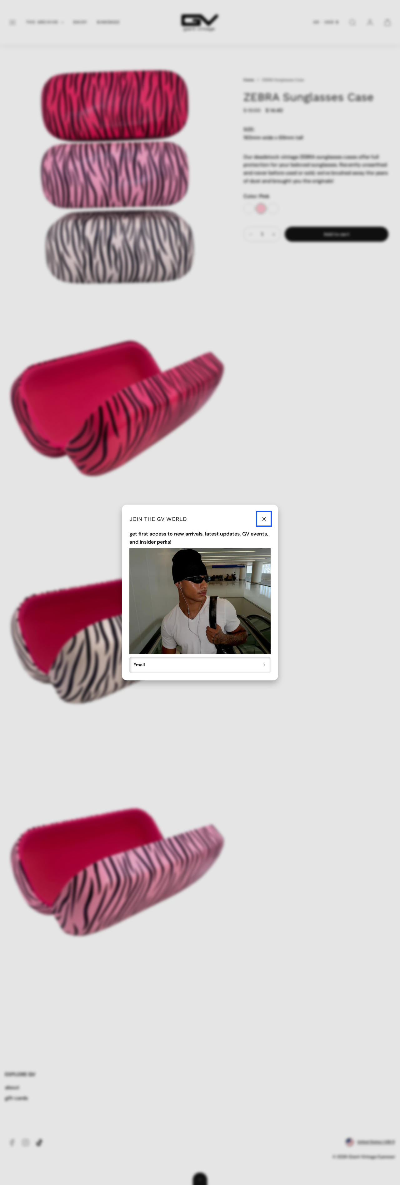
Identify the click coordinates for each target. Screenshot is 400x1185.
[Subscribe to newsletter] (264, 665)
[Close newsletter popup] (264, 519)
